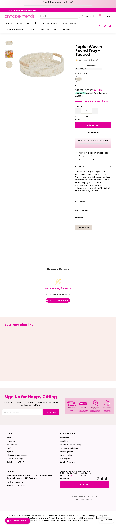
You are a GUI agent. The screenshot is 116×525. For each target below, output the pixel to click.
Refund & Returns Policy (70, 444)
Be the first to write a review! (58, 300)
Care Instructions (83, 211)
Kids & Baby (32, 23)
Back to (85, 227)
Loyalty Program (67, 462)
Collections (44, 29)
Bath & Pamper (50, 23)
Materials (79, 218)
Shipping (89, 117)
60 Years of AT (13, 444)
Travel (31, 29)
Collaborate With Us (16, 462)
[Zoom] (41, 64)
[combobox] (59, 16)
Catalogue (65, 458)
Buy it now (93, 132)
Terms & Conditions (69, 448)
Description (80, 166)
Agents (10, 451)
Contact (84, 484)
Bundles (66, 29)
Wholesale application (17, 455)
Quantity (79, 106)
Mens (19, 23)
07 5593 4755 (15, 482)
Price (77, 86)
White (78, 79)
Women (8, 23)
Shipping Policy (66, 451)
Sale (56, 29)
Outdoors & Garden (14, 29)
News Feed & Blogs (15, 458)
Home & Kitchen (69, 23)
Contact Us (65, 438)
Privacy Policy (66, 455)
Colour (81, 74)
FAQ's (9, 448)
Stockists (64, 441)
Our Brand (11, 441)
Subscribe (51, 412)
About (9, 438)
